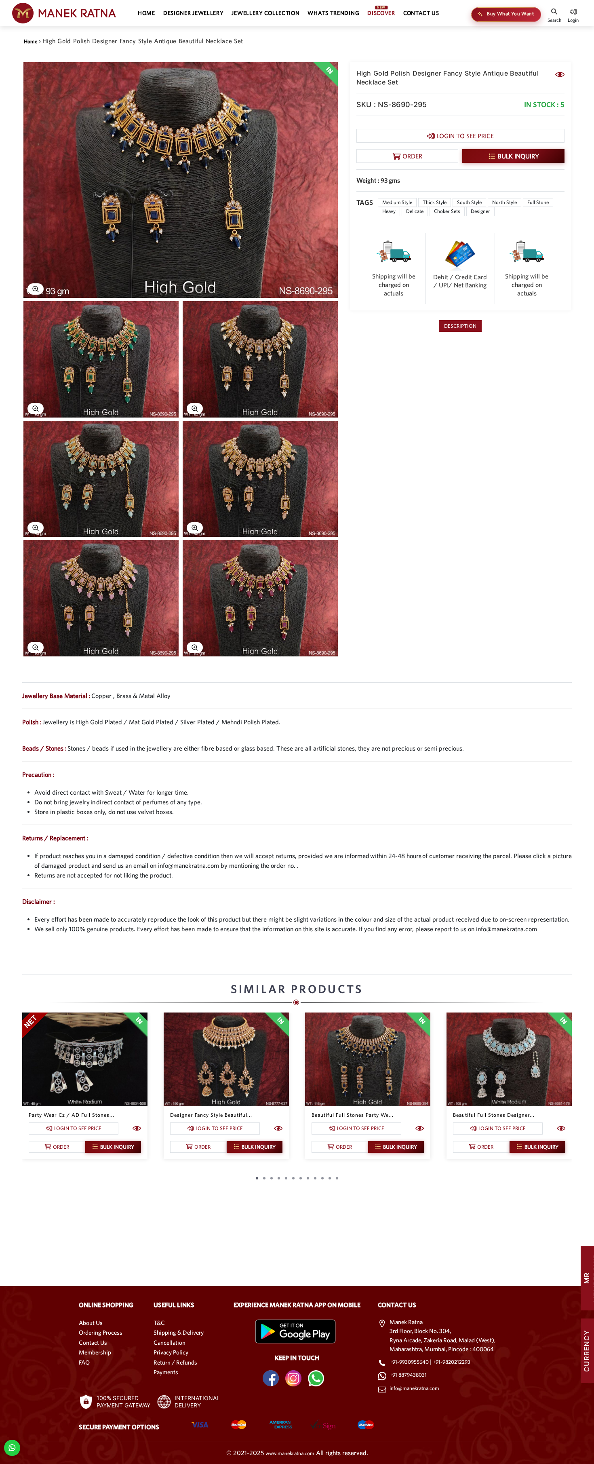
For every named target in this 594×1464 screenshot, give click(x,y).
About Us (91, 1322)
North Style (504, 202)
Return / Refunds (175, 1362)
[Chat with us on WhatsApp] (11, 1447)
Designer (480, 211)
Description (460, 326)
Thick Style (435, 202)
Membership (95, 1352)
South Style (469, 202)
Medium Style (397, 202)
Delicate (414, 211)
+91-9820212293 (451, 1362)
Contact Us (93, 1342)
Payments (166, 1372)
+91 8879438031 (408, 1375)
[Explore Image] (35, 289)
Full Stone (538, 202)
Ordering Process (100, 1332)
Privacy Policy (171, 1352)
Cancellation (169, 1342)
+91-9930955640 (410, 1362)
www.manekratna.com (289, 1453)
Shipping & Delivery (179, 1332)
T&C (159, 1322)
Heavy (389, 211)
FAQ (84, 1362)
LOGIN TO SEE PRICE (465, 135)
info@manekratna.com (414, 1388)
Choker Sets (447, 211)
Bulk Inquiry (518, 156)
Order (412, 156)
